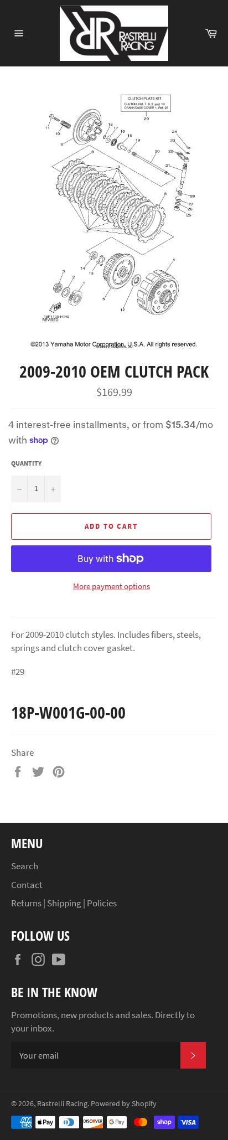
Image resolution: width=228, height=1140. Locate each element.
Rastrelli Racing (62, 1103)
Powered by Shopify (124, 1103)
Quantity (26, 463)
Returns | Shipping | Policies (64, 903)
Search (24, 866)
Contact (27, 885)
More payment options (111, 586)
